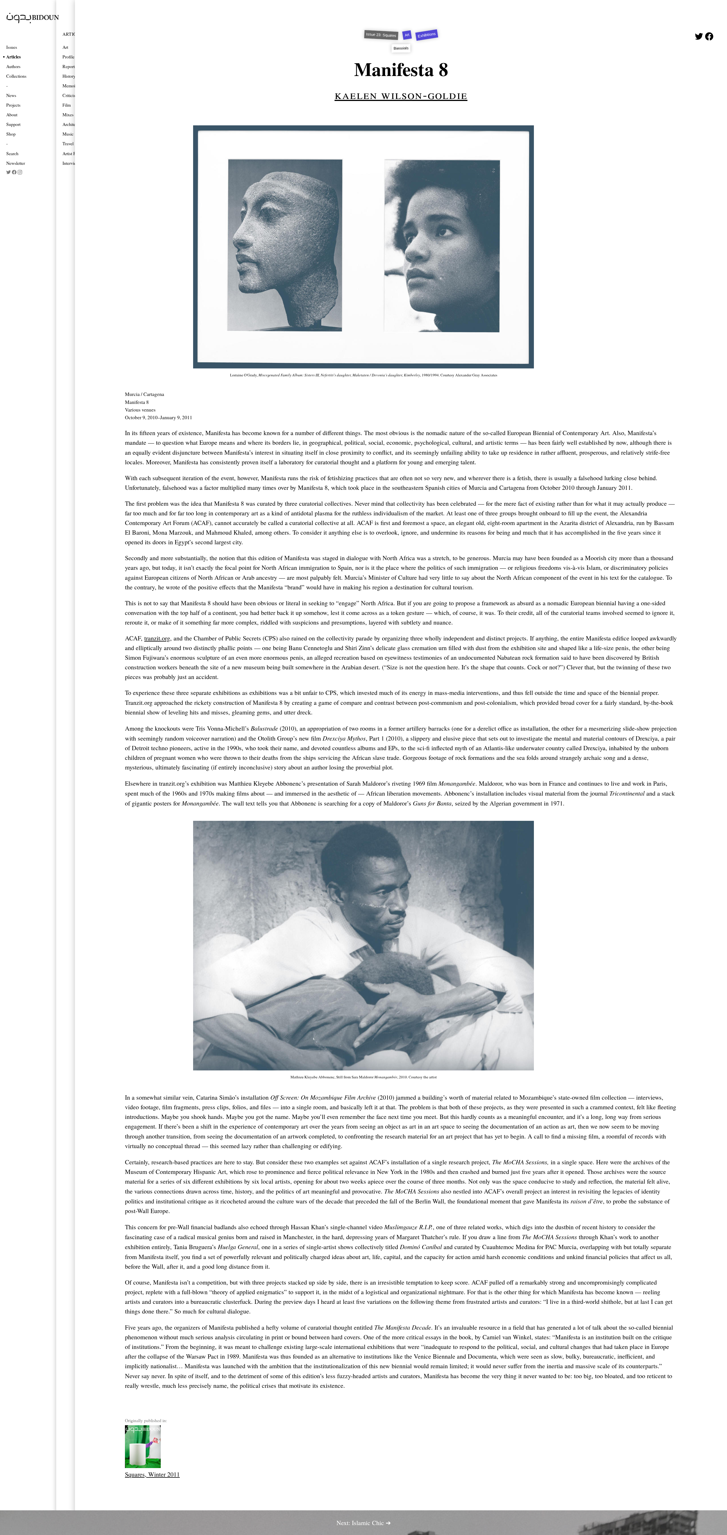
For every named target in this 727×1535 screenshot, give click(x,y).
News (11, 95)
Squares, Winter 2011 (152, 1474)
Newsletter (15, 163)
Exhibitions (426, 35)
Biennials (400, 48)
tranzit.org (157, 638)
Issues (11, 47)
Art (407, 35)
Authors (13, 66)
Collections (16, 76)
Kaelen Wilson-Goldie (401, 94)
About (11, 114)
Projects (13, 105)
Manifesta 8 (401, 69)
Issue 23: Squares (381, 35)
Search (12, 153)
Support (13, 124)
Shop (11, 134)
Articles (13, 56)
